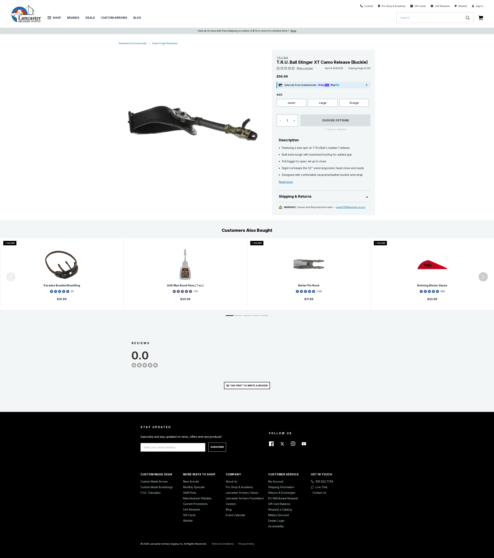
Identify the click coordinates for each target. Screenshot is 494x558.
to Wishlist (337, 129)
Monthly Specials (194, 487)
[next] (483, 276)
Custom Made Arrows (154, 481)
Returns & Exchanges (281, 492)
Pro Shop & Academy (239, 487)
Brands (73, 17)
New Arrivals (191, 481)
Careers (231, 504)
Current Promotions (195, 504)
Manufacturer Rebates (197, 498)
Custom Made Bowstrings (156, 487)
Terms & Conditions (222, 543)
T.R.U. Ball (282, 57)
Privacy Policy (246, 543)
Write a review (305, 68)
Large (323, 102)
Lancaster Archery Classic (242, 492)
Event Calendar (235, 515)
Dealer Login (276, 520)
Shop (57, 17)
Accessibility (276, 526)
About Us (231, 481)
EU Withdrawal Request (283, 498)
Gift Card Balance (279, 504)
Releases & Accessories (133, 43)
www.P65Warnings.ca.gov (350, 207)
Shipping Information (281, 487)
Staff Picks (189, 492)
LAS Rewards (191, 509)
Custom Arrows (114, 17)
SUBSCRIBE (217, 446)
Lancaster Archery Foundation (245, 498)
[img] (278, 68)
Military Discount (278, 515)
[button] (1, 277)
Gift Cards (189, 515)
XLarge (354, 102)
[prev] (10, 276)
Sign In (479, 6)
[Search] (470, 17)
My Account (275, 481)
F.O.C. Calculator (150, 492)
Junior (291, 102)
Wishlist (462, 6)
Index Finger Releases (165, 43)
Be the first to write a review (247, 385)
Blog (137, 17)
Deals (90, 17)
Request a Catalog (280, 509)
